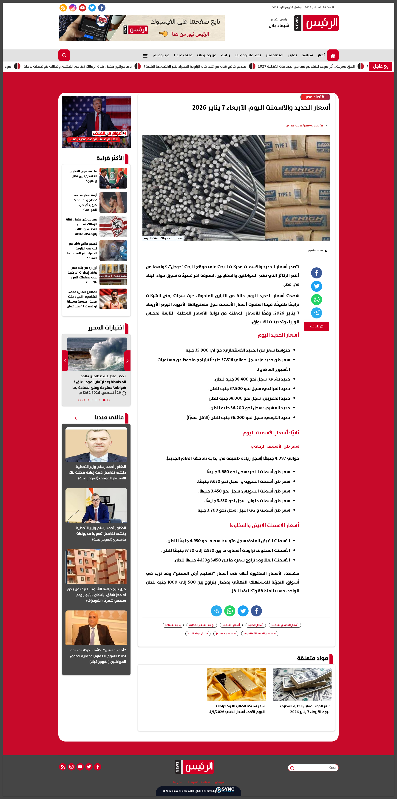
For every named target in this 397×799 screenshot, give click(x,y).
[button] (108, 400)
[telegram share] (316, 312)
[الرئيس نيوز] (316, 23)
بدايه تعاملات (173, 625)
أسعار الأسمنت (231, 625)
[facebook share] (316, 272)
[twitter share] (316, 286)
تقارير (292, 55)
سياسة (307, 55)
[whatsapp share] (316, 299)
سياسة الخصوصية (199, 782)
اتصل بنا (177, 782)
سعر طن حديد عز (226, 633)
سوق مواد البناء (198, 633)
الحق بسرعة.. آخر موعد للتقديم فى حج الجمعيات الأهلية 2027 (339, 66)
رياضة (225, 55)
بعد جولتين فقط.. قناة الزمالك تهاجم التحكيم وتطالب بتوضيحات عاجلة (110, 66)
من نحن (219, 782)
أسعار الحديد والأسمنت (284, 625)
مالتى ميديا (183, 55)
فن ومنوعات (206, 55)
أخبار (321, 55)
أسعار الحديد (255, 625)
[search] (64, 55)
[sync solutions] (225, 791)
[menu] (145, 55)
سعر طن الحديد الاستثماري (260, 633)
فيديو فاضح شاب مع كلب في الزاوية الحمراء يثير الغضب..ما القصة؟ (228, 66)
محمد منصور (315, 250)
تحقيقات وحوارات (248, 55)
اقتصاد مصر (274, 55)
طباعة (315, 326)
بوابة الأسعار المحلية (201, 625)
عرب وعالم (161, 55)
